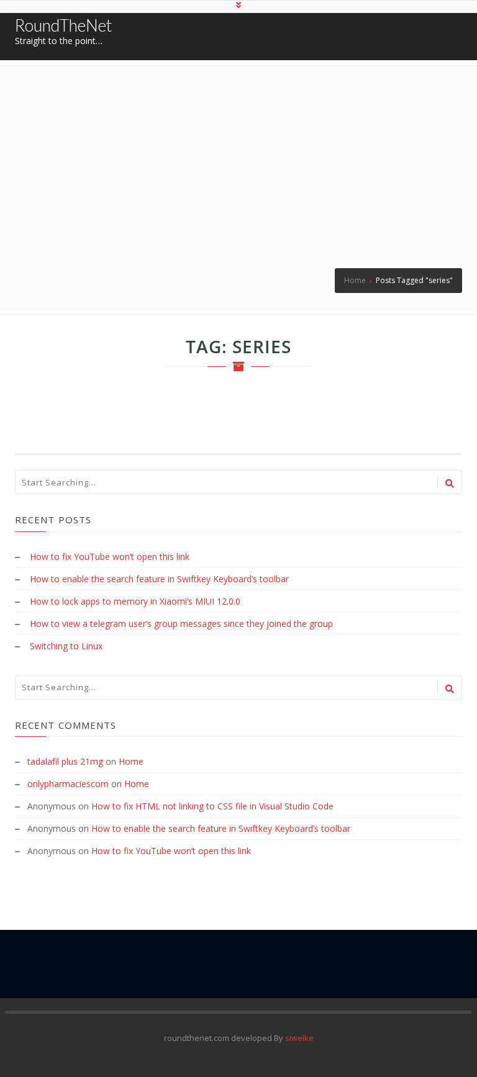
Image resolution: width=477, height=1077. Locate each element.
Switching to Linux (66, 646)
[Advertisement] (238, 153)
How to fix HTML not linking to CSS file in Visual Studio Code (212, 806)
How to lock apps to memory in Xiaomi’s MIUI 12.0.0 (135, 601)
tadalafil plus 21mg (65, 761)
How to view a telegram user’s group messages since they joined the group (181, 623)
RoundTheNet (63, 25)
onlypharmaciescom (68, 784)
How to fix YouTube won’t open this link (109, 556)
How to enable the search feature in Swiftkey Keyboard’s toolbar (159, 579)
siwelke (299, 1037)
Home (131, 761)
